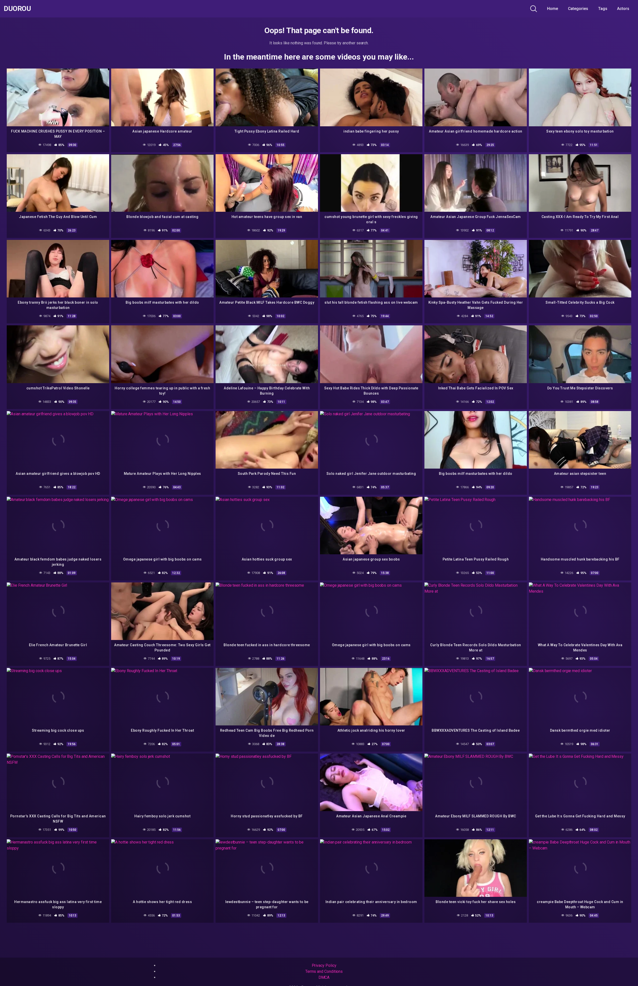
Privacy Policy (324, 965)
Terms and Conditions (324, 971)
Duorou (17, 8)
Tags (602, 8)
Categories (578, 8)
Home (552, 8)
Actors (623, 8)
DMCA (324, 977)
